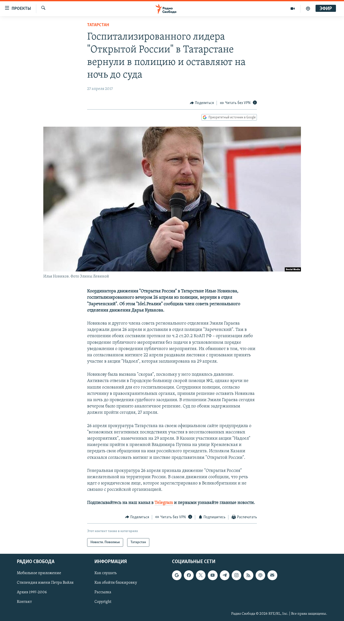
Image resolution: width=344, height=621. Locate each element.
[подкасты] (308, 8)
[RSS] (248, 575)
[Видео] (292, 8)
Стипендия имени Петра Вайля (45, 583)
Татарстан (98, 25)
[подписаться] (272, 575)
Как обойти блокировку (115, 583)
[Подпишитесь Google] (177, 575)
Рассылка (102, 593)
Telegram (164, 503)
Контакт (24, 602)
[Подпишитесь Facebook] (188, 575)
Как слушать (105, 573)
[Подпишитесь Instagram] (236, 575)
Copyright (102, 602)
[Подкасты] (260, 575)
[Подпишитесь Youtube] (212, 575)
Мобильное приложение (39, 573)
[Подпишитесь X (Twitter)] (200, 575)
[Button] (202, 103)
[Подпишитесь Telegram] (224, 575)
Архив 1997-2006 (32, 593)
